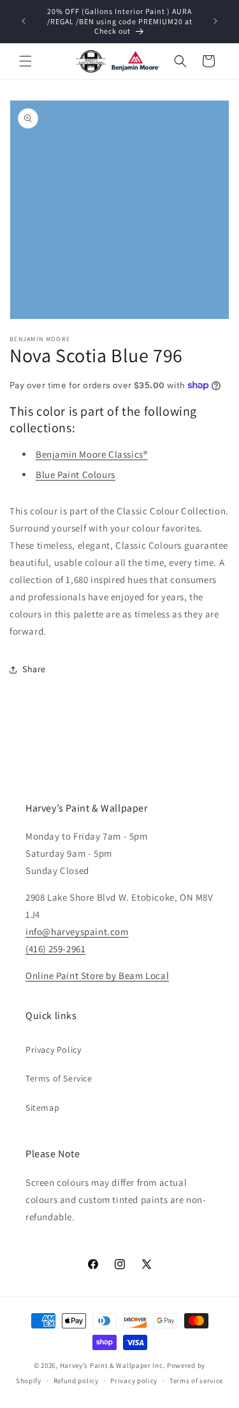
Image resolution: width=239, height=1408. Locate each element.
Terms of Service (58, 1078)
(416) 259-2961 (55, 949)
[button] (25, 61)
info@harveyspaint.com (77, 932)
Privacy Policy (53, 1049)
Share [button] (34, 669)
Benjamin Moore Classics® (91, 454)
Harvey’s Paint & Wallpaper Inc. (113, 1365)
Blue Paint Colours (75, 474)
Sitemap (42, 1107)
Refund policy (76, 1380)
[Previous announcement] (24, 21)
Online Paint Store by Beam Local (97, 975)
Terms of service (196, 1380)
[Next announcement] (215, 21)
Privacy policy (133, 1380)
